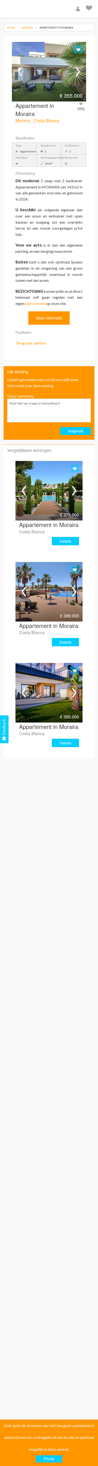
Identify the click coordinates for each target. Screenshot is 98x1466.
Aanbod (27, 27)
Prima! (49, 1458)
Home (11, 27)
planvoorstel (35, 303)
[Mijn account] (78, 9)
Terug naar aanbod (30, 343)
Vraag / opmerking (20, 396)
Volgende (75, 431)
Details (65, 541)
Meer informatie (49, 318)
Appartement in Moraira (56, 27)
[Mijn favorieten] (89, 9)
